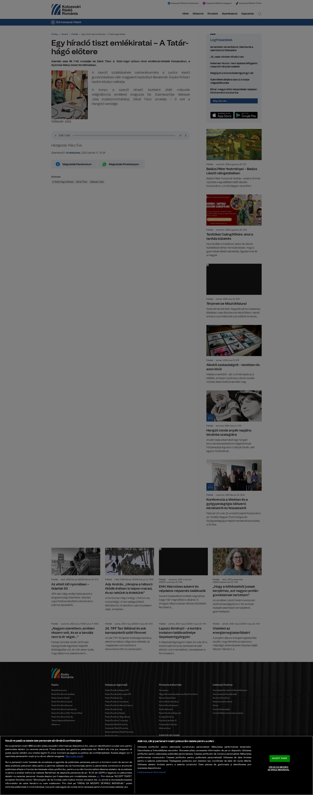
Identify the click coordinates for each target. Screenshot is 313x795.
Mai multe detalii (74, 756)
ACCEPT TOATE (279, 758)
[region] (156, 765)
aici (98, 776)
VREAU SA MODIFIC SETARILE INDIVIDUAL (278, 768)
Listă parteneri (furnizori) (151, 772)
